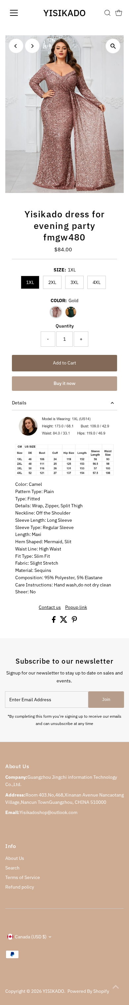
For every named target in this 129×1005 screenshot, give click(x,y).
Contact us (50, 607)
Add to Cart (64, 363)
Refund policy (19, 887)
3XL (74, 282)
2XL (52, 282)
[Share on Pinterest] (74, 621)
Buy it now (64, 383)
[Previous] (16, 46)
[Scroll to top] (115, 986)
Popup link (76, 607)
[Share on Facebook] (54, 621)
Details (19, 403)
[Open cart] (118, 13)
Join (106, 699)
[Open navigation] (19, 13)
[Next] (32, 46)
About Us (14, 858)
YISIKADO (64, 12)
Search (12, 868)
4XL (97, 282)
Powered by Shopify (88, 991)
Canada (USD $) (31, 937)
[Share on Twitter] (64, 621)
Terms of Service (22, 877)
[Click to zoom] (113, 46)
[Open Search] (107, 13)
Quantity (65, 326)
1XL (30, 282)
